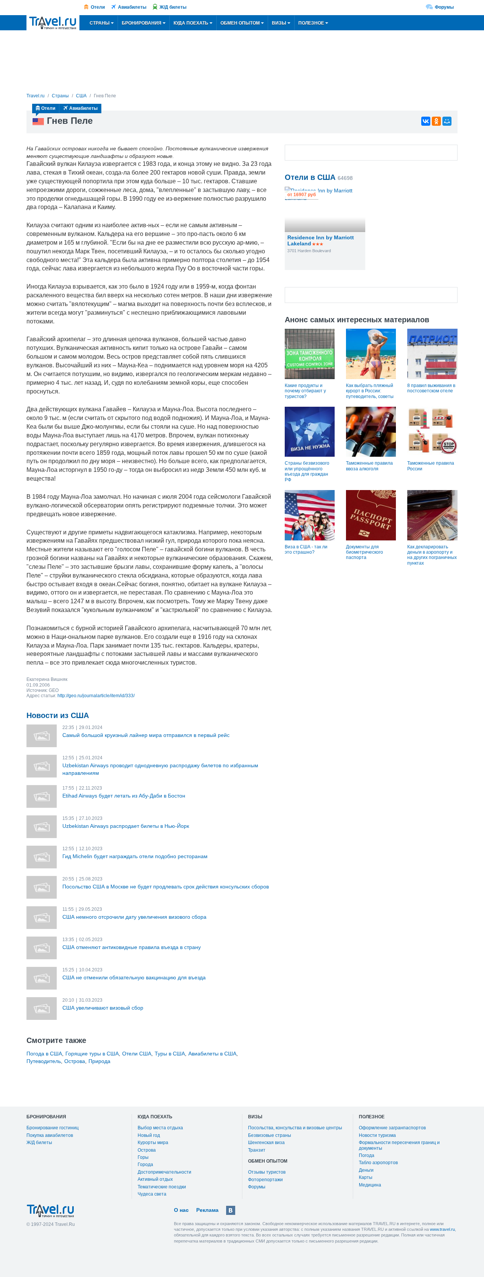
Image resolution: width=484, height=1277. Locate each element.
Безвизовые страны (269, 1135)
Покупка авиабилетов (49, 1135)
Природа (99, 1061)
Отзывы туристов (266, 1172)
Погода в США (44, 1054)
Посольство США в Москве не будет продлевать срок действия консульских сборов (165, 887)
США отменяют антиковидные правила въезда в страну (131, 947)
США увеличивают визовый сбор (102, 1008)
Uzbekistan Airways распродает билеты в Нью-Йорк (125, 826)
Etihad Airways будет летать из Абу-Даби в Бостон (123, 796)
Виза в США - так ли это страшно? (306, 549)
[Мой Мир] (446, 121)
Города (145, 1164)
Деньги (366, 1170)
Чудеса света (152, 1194)
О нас (181, 1210)
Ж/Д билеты (173, 7)
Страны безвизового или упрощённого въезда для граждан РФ (307, 471)
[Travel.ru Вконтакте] (230, 1210)
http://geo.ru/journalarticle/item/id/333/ (96, 695)
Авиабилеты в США (212, 1054)
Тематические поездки (162, 1187)
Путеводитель (43, 1061)
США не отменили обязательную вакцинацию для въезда (134, 977)
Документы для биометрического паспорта (364, 552)
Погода (366, 1155)
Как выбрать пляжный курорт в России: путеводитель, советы (370, 391)
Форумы (444, 7)
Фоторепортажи (265, 1179)
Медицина (370, 1185)
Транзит (256, 1150)
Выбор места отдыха (160, 1127)
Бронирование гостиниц (52, 1127)
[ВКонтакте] (425, 121)
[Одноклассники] (436, 121)
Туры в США (170, 1054)
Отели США (136, 1054)
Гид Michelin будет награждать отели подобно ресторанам (135, 856)
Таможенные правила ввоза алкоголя (369, 466)
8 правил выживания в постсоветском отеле (431, 388)
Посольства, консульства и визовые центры (295, 1127)
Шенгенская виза (266, 1142)
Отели (98, 7)
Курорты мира (153, 1142)
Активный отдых (155, 1179)
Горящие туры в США (92, 1054)
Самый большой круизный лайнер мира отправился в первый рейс (146, 735)
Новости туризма (377, 1135)
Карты (365, 1177)
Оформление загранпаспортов (392, 1127)
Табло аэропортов (378, 1162)
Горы (143, 1157)
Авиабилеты (132, 7)
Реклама (207, 1210)
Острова (74, 1061)
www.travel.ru (442, 1229)
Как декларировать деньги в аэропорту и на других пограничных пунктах (432, 555)
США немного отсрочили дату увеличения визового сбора (134, 917)
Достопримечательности (164, 1172)
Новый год (149, 1135)
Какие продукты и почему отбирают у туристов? (305, 391)
